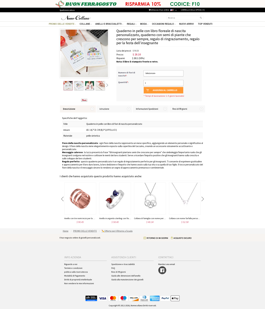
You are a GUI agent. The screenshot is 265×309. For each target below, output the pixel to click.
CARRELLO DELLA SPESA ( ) (193, 10)
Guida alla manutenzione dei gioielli (127, 279)
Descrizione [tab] (69, 108)
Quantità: (123, 82)
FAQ (113, 268)
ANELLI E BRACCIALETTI (108, 23)
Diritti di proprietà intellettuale (78, 279)
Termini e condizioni (73, 268)
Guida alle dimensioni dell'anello (125, 275)
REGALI (131, 23)
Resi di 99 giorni (118, 271)
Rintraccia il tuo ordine (159, 10)
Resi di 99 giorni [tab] (179, 108)
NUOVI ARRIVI (186, 23)
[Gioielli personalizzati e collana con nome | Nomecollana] (76, 17)
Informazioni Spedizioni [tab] (147, 108)
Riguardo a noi (70, 264)
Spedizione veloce (67, 10)
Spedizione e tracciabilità (123, 264)
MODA (143, 23)
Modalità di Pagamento (74, 275)
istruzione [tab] (104, 108)
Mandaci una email (166, 264)
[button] (62, 199)
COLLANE (85, 23)
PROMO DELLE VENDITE (62, 23)
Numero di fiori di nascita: (126, 74)
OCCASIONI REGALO (163, 23)
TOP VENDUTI (205, 23)
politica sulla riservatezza (76, 271)
